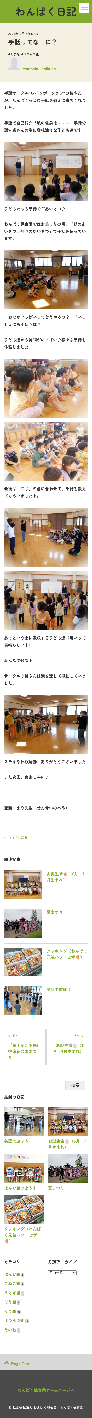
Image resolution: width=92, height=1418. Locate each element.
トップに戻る (18, 837)
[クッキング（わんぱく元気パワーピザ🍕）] (46, 975)
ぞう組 (10, 1302)
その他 (10, 1330)
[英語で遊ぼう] (37, 1013)
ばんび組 (12, 1274)
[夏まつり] (33, 936)
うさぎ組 (12, 1293)
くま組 (14, 54)
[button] (84, 8)
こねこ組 (12, 1283)
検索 (75, 1085)
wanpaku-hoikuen (39, 68)
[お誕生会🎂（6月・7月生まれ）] (46, 897)
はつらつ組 (31, 54)
